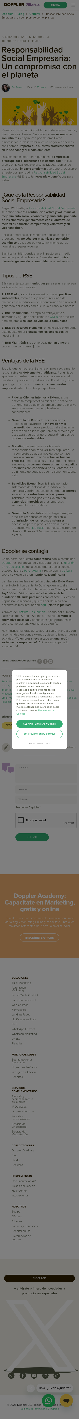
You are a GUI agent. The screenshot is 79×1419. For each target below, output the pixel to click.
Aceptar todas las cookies (39, 724)
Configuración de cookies (39, 734)
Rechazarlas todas (39, 743)
